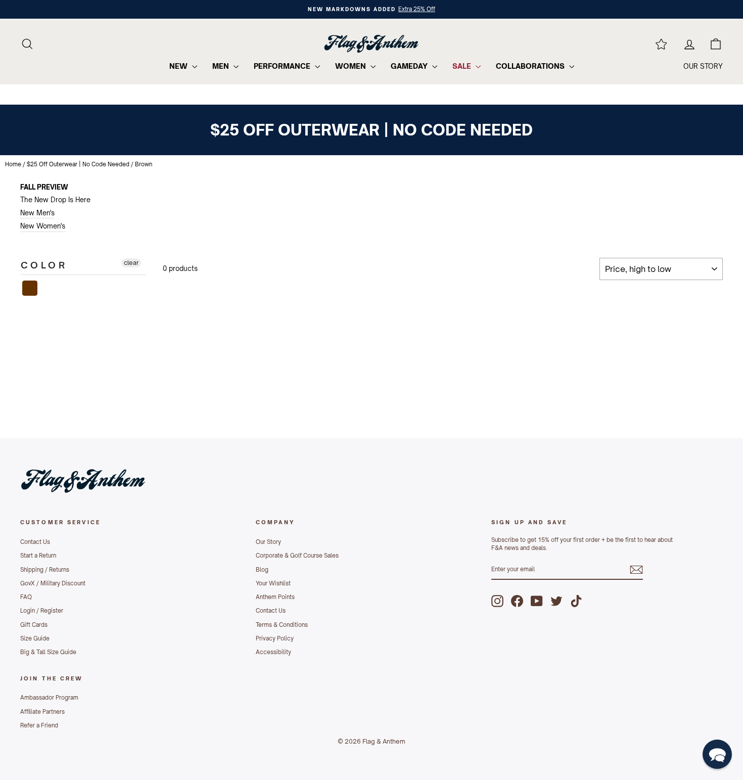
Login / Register (41, 610)
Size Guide (35, 638)
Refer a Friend (39, 725)
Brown (30, 288)
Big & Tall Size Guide (48, 652)
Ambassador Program (49, 697)
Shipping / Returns (44, 569)
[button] (717, 754)
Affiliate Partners (42, 711)
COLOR (44, 264)
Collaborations (531, 66)
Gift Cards (34, 624)
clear (131, 262)
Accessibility (273, 652)
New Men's (37, 213)
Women (351, 66)
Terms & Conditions (282, 624)
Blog (262, 569)
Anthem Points (275, 597)
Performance (283, 66)
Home (13, 164)
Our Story (268, 541)
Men (221, 66)
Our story (703, 66)
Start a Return (38, 555)
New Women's (42, 226)
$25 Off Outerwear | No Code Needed (78, 164)
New (179, 66)
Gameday (410, 66)
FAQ (26, 597)
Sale (462, 66)
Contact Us (35, 541)
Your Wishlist (273, 583)
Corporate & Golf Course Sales (297, 555)
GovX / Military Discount (52, 583)
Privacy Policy (275, 638)
